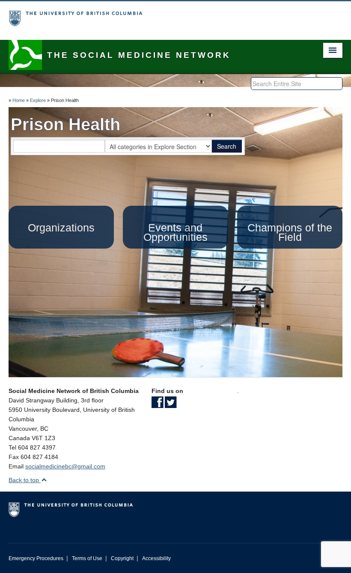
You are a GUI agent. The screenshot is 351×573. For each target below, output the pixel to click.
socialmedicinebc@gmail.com (65, 466)
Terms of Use (87, 558)
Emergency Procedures (36, 558)
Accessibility (156, 558)
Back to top (25, 480)
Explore (38, 100)
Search (226, 146)
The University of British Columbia (150, 15)
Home (18, 100)
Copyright (122, 558)
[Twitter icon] (170, 405)
